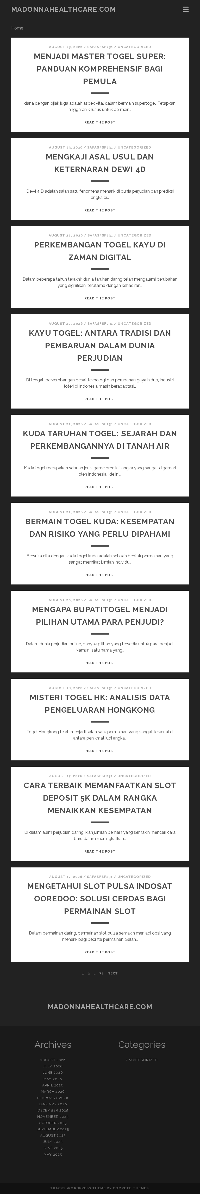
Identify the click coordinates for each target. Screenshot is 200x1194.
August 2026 (53, 1060)
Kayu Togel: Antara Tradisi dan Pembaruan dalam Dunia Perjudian (100, 345)
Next (113, 973)
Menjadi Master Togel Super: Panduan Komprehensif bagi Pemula (100, 69)
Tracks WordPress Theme (78, 1188)
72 (101, 973)
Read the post (100, 122)
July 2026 (53, 1066)
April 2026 (52, 1085)
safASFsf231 (100, 47)
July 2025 (52, 1142)
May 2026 (52, 1079)
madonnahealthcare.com (63, 9)
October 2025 (53, 1123)
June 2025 (53, 1148)
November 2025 (53, 1117)
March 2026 (53, 1091)
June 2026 (53, 1072)
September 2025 (53, 1129)
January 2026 (53, 1104)
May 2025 (53, 1154)
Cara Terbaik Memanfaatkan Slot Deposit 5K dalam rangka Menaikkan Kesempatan (100, 798)
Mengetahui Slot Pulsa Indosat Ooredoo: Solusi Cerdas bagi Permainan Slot (100, 899)
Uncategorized (134, 47)
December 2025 (53, 1110)
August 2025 (52, 1135)
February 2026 (52, 1098)
